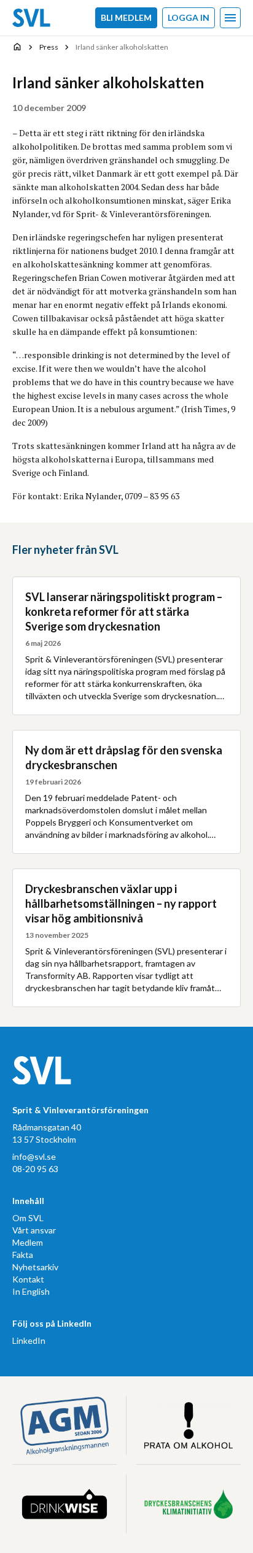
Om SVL (28, 1218)
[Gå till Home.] (17, 47)
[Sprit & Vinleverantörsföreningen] (31, 18)
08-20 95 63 (35, 1169)
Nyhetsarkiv (35, 1267)
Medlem (27, 1242)
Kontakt (28, 1279)
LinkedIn (28, 1340)
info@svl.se (34, 1156)
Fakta (22, 1254)
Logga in (188, 17)
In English (31, 1291)
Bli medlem (126, 17)
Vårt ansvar (34, 1230)
